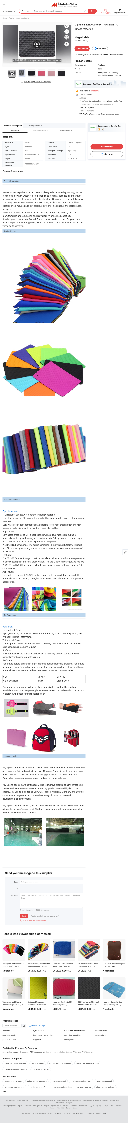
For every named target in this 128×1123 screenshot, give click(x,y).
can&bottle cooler (9, 1035)
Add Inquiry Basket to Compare (37, 81)
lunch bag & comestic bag (43, 1035)
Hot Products (10, 1101)
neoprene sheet (101, 1031)
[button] (77, 130)
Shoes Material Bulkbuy (105, 1087)
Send (24, 916)
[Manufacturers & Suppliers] (64, 4)
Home (4, 18)
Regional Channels (101, 1101)
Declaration (90, 1113)
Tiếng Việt (60, 1108)
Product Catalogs (38, 1025)
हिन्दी (112, 1106)
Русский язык (56, 1106)
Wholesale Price (75, 1101)
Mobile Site (60, 1103)
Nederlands (83, 1106)
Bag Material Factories (13, 1081)
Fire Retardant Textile (40, 1069)
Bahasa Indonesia (72, 1108)
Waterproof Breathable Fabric (87, 1063)
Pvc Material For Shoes (63, 1087)
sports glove (69, 1040)
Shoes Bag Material (104, 1081)
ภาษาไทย (119, 1106)
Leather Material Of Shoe (39, 1087)
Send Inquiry (82, 48)
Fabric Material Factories (36, 1081)
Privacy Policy (101, 1113)
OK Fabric (6, 1031)
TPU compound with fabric (74, 1031)
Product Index (115, 1101)
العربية (92, 1106)
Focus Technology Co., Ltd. (47, 1113)
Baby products (100, 1035)
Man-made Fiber (38, 1063)
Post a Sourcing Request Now (33, 920)
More (4, 1092)
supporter (37, 1040)
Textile (11, 18)
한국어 (98, 1106)
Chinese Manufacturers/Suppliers (42, 1101)
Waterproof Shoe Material (14, 1087)
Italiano (65, 1106)
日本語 (106, 1106)
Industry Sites (87, 1101)
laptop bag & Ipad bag (72, 1035)
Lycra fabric (37, 1031)
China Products (23, 1101)
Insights (69, 1103)
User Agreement (78, 1113)
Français (46, 1106)
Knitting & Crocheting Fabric (60, 1063)
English (20, 1106)
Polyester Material (59, 1081)
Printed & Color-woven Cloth (15, 1063)
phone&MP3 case (9, 1040)
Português (36, 1106)
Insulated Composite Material (15, 1069)
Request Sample (116, 54)
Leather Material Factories (81, 1081)
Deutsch (74, 1106)
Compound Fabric (22, 18)
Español (28, 1106)
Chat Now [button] (101, 48)
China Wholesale (61, 1101)
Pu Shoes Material (84, 1087)
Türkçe (52, 1108)
